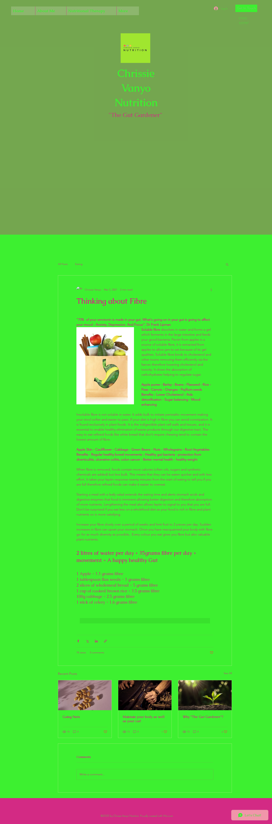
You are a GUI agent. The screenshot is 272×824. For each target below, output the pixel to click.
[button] (246, 8)
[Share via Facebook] (78, 641)
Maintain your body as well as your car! (143, 719)
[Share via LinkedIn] (96, 641)
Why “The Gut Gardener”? (203, 717)
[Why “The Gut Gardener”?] (205, 695)
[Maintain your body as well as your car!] (145, 695)
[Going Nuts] (85, 695)
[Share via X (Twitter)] (87, 641)
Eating (79, 264)
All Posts (63, 264)
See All (228, 673)
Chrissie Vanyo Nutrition (136, 87)
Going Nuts (71, 717)
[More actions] (211, 289)
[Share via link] (105, 641)
